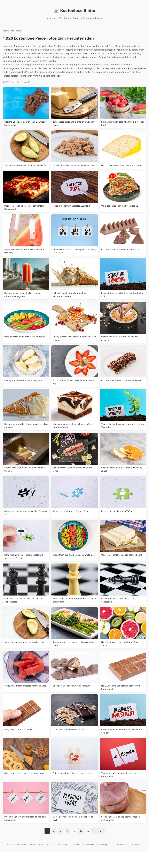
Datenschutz (122, 845)
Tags (11, 30)
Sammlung (19, 46)
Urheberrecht (88, 845)
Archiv (41, 845)
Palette (6, 49)
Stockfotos (59, 46)
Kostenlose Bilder (77, 10)
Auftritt (36, 75)
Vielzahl (46, 46)
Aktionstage (63, 845)
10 (81, 830)
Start (5, 30)
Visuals (85, 57)
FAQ (112, 845)
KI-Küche (51, 845)
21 (101, 830)
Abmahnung (102, 845)
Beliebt (33, 845)
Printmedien (134, 68)
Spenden (75, 845)
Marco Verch (21, 845)
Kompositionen (113, 49)
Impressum (136, 845)
